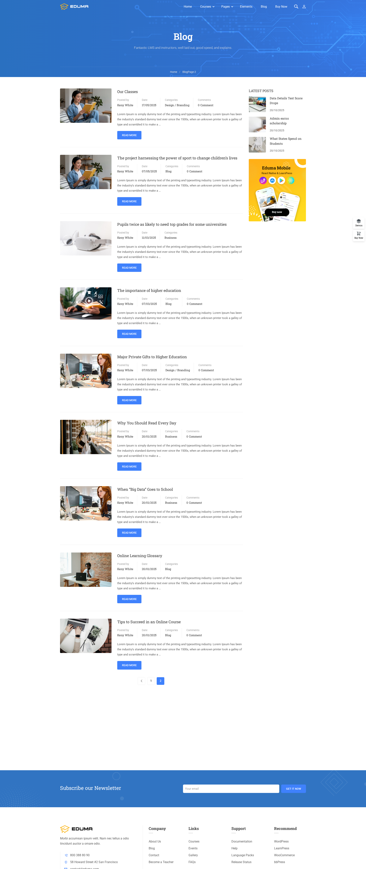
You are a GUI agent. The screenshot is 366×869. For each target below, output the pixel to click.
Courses (205, 6)
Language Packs (242, 855)
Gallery (193, 855)
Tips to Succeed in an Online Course (149, 621)
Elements (246, 6)
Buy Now (281, 6)
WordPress (281, 841)
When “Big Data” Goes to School (145, 489)
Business (171, 237)
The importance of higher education (149, 290)
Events (193, 848)
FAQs (192, 862)
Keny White (125, 105)
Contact (154, 855)
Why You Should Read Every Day (146, 422)
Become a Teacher (161, 862)
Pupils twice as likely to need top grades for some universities (172, 224)
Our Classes (127, 91)
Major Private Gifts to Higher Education (152, 356)
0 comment (205, 105)
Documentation (241, 841)
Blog (264, 6)
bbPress (279, 862)
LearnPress (281, 848)
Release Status (241, 862)
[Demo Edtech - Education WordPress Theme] (74, 6)
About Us (155, 841)
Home (188, 6)
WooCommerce (284, 855)
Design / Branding (177, 105)
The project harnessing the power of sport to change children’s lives (177, 157)
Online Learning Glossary (139, 555)
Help (234, 848)
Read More (129, 134)
